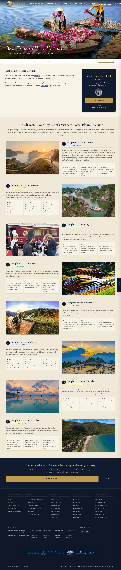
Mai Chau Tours (55, 508)
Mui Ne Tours (98, 511)
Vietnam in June (70, 530)
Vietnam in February (22, 531)
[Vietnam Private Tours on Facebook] (82, 531)
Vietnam (37, 75)
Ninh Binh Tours (55, 505)
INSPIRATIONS (65, 4)
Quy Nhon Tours (77, 514)
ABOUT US (92, 4)
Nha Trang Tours (77, 517)
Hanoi (21, 83)
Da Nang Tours (77, 505)
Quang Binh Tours (78, 508)
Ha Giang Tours (55, 514)
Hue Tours (76, 499)
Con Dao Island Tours (101, 517)
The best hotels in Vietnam (35, 499)
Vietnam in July (12, 535)
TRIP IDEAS (51, 4)
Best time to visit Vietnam (14, 511)
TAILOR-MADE (80, 4)
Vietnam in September (34, 536)
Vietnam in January (13, 530)
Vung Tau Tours (99, 514)
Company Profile (12, 508)
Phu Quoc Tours (99, 508)
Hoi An (60, 83)
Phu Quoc (44, 85)
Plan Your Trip (52, 478)
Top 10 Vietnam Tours (13, 505)
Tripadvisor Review (33, 505)
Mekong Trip (98, 499)
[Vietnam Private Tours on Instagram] (87, 531)
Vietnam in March (36, 530)
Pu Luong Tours (55, 511)
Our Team (10, 502)
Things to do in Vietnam (34, 514)
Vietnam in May (59, 530)
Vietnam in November (57, 536)
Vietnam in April (47, 530)
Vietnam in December (69, 536)
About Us (10, 499)
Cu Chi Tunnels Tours (101, 505)
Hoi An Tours (76, 502)
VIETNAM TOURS (36, 4)
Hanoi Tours (54, 499)
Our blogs (31, 511)
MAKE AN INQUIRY (99, 100)
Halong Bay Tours (56, 502)
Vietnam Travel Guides (34, 508)
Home (8, 43)
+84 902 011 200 (105, 4)
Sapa (28, 83)
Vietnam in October (46, 536)
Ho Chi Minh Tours (100, 502)
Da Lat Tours (76, 511)
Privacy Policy (31, 502)
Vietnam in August (24, 535)
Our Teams (25, 567)
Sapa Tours (54, 517)
